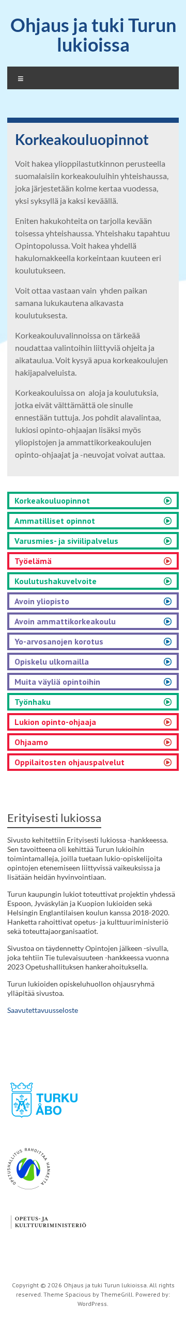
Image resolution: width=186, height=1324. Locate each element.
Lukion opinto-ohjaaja (55, 722)
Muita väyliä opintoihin (57, 681)
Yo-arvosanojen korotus (58, 641)
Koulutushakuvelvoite (55, 581)
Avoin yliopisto (41, 601)
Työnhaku (32, 702)
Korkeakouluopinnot (52, 500)
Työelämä (33, 561)
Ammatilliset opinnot (54, 520)
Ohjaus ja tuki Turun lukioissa (93, 34)
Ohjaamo (31, 742)
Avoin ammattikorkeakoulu (65, 621)
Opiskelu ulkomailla (51, 661)
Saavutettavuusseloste (42, 1010)
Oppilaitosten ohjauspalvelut (69, 762)
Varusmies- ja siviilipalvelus (66, 541)
